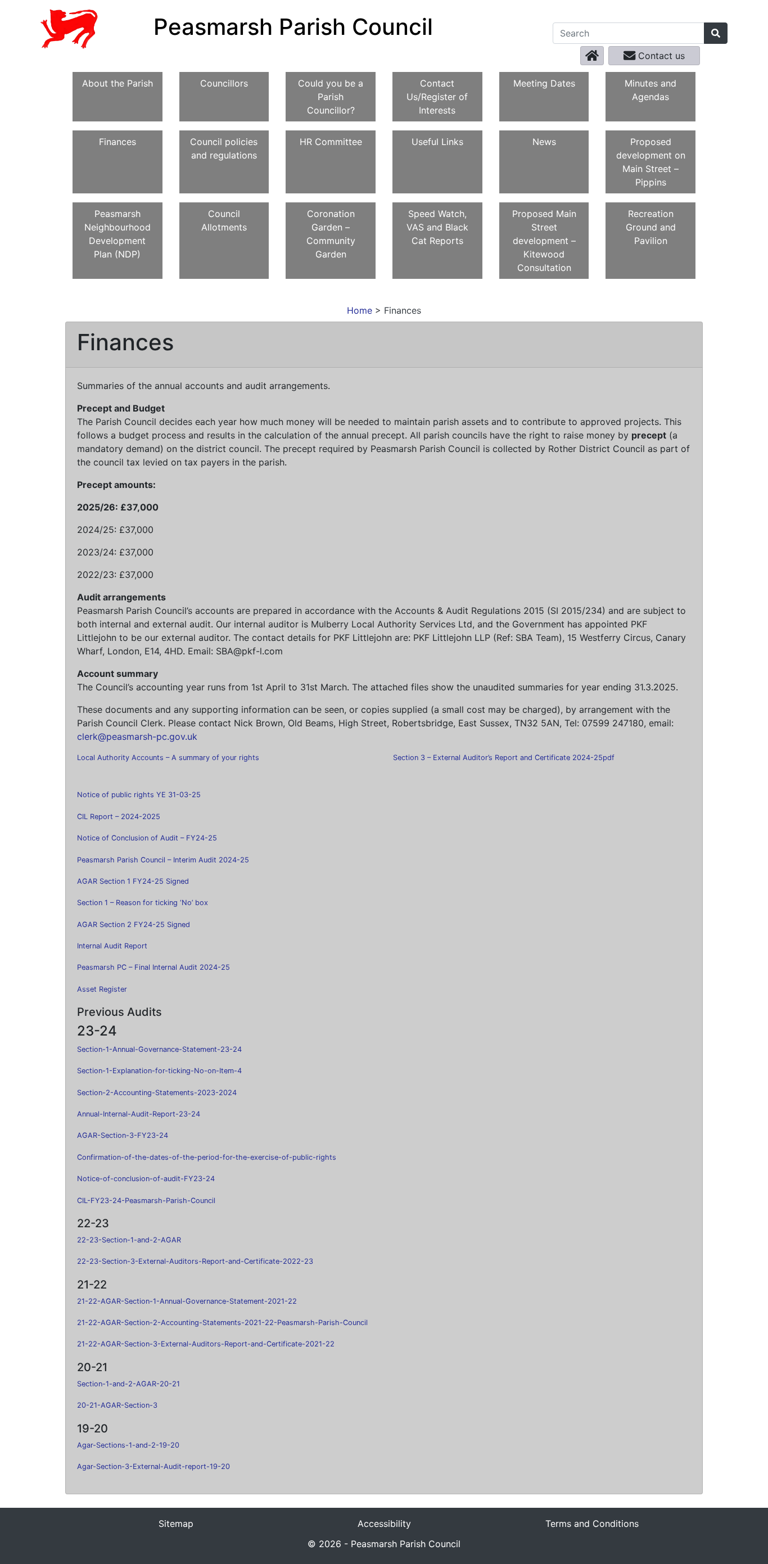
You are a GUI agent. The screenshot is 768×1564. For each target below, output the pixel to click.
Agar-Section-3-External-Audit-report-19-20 (153, 1466)
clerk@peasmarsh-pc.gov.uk (137, 736)
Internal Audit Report (112, 946)
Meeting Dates (544, 83)
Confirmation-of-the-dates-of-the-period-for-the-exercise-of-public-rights (206, 1157)
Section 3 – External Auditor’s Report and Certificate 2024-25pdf (504, 757)
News (544, 141)
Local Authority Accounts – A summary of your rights (168, 757)
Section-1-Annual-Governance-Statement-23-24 (159, 1049)
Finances (117, 141)
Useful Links (437, 141)
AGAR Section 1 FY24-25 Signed (133, 881)
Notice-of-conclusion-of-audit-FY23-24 (146, 1178)
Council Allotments (224, 220)
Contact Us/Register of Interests (437, 97)
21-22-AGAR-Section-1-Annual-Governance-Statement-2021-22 (187, 1301)
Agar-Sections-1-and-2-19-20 (128, 1445)
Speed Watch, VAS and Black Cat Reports (437, 227)
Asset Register (102, 989)
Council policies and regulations (223, 148)
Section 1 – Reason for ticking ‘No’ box (142, 902)
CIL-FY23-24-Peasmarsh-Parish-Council (146, 1200)
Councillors (224, 83)
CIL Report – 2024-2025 (118, 816)
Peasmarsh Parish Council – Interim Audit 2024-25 (163, 860)
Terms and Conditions (592, 1523)
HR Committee (331, 141)
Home (359, 310)
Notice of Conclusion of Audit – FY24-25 (147, 838)
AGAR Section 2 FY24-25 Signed (133, 924)
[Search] (716, 33)
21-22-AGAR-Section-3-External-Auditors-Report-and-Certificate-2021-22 (206, 1344)
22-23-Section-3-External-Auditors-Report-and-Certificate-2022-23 (195, 1261)
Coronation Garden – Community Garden (330, 234)
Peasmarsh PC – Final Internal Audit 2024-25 (153, 967)
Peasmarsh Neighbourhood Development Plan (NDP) (117, 234)
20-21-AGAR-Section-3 (117, 1405)
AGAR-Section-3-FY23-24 (122, 1135)
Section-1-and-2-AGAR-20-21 (128, 1384)
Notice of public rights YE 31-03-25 (139, 794)
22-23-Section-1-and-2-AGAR (129, 1240)
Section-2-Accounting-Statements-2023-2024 (157, 1092)
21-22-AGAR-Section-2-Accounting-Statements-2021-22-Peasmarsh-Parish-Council (222, 1322)
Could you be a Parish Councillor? (330, 97)
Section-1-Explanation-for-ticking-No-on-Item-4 (159, 1070)
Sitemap (176, 1523)
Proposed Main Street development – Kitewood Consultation (544, 240)
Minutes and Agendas (650, 90)
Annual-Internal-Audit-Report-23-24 (138, 1114)
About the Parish (117, 83)
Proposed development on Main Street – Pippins (650, 162)
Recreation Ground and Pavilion (651, 227)
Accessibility (384, 1523)
